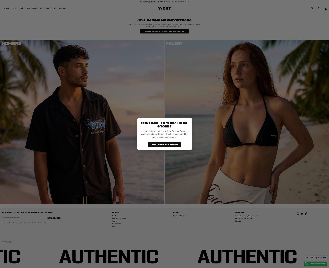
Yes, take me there (164, 144)
